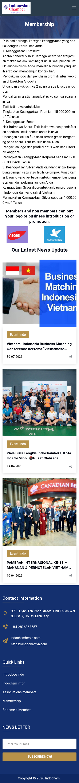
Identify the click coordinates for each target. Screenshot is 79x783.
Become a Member (17, 710)
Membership (12, 701)
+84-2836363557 (24, 627)
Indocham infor (14, 683)
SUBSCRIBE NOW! (39, 756)
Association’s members (19, 692)
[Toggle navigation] (74, 8)
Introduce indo (13, 674)
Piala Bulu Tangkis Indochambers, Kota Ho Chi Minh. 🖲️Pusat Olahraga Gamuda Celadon (39, 456)
